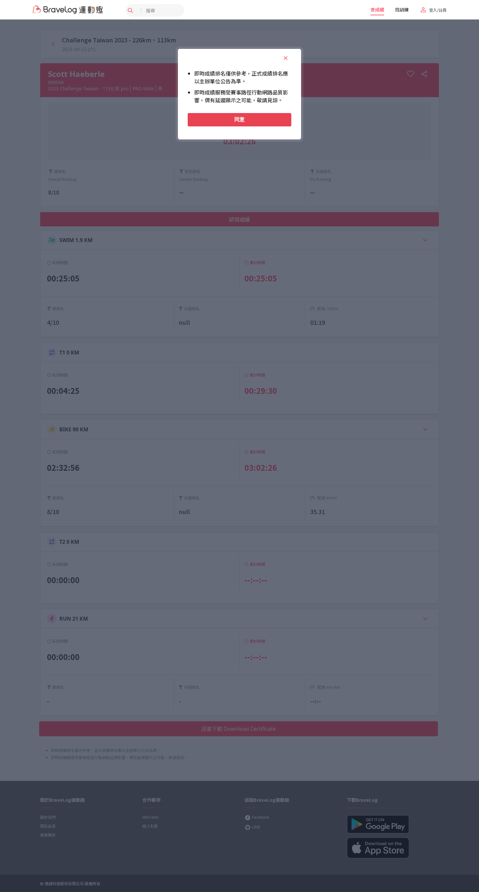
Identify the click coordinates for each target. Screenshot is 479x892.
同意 (239, 119)
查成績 (377, 9)
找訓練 (402, 9)
